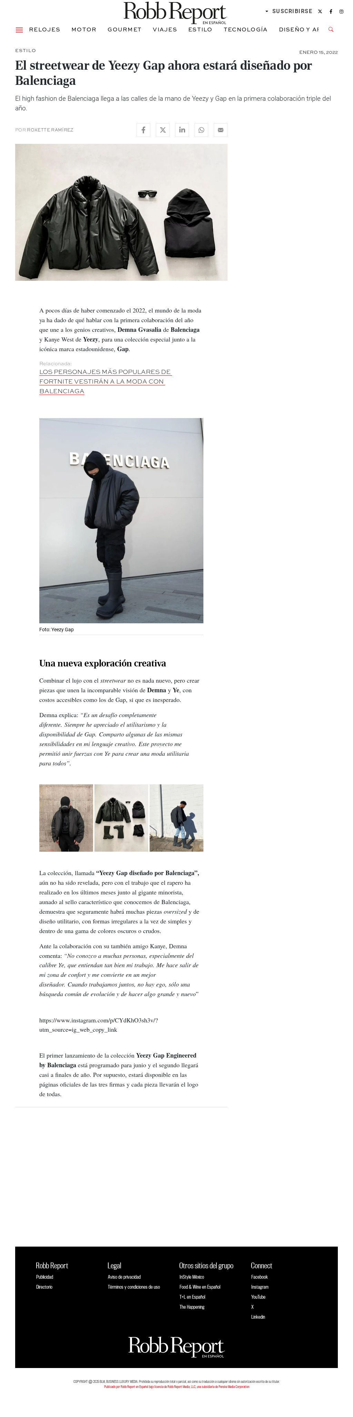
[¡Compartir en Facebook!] (143, 130)
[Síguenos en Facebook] (331, 11)
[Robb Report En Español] (175, 11)
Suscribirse (292, 11)
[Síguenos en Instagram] (341, 11)
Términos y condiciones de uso (134, 1287)
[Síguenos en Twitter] (320, 11)
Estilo (200, 29)
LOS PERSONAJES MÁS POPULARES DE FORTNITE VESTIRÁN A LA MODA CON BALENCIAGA (105, 381)
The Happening (192, 1307)
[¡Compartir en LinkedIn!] (182, 130)
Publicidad (44, 1277)
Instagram (260, 1287)
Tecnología (246, 29)
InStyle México (192, 1277)
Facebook (259, 1277)
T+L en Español (192, 1297)
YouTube (258, 1297)
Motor (84, 29)
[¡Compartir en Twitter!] (163, 130)
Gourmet (125, 29)
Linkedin (258, 1317)
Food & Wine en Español (200, 1287)
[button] (19, 29)
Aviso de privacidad (124, 1277)
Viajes (165, 29)
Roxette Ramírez (50, 130)
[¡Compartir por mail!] (221, 130)
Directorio (44, 1287)
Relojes (44, 29)
